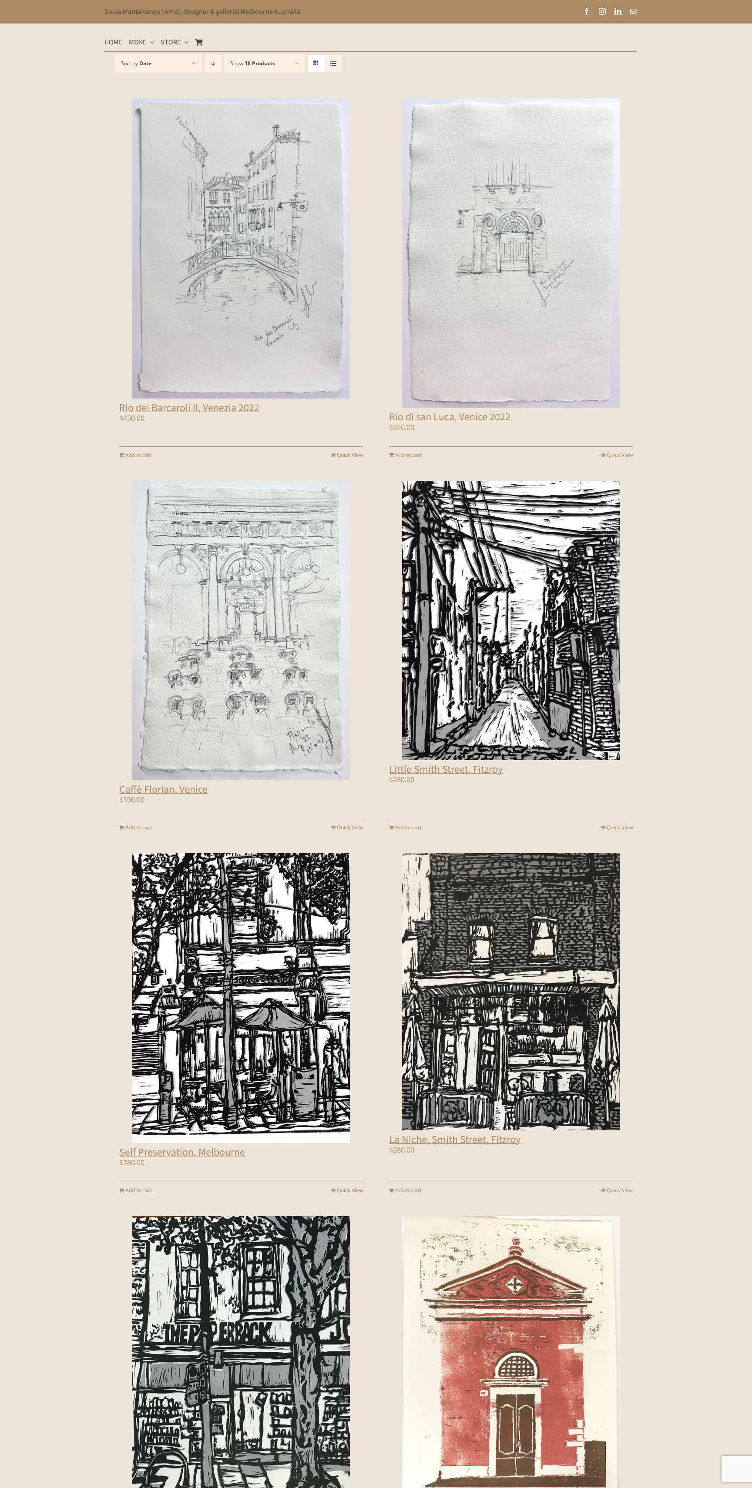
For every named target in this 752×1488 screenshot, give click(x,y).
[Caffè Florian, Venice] (241, 630)
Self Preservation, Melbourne (182, 1152)
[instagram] (602, 11)
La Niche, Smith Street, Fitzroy (454, 1139)
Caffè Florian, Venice (163, 789)
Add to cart (138, 455)
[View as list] (333, 63)
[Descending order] (213, 63)
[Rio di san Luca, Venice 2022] (511, 252)
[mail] (633, 11)
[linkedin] (617, 11)
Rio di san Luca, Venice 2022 (449, 417)
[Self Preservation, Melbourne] (241, 998)
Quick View (350, 455)
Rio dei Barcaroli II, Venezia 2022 (189, 408)
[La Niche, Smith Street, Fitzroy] (511, 991)
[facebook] (586, 11)
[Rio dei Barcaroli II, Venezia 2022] (241, 248)
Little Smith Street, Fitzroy (446, 769)
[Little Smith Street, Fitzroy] (511, 620)
